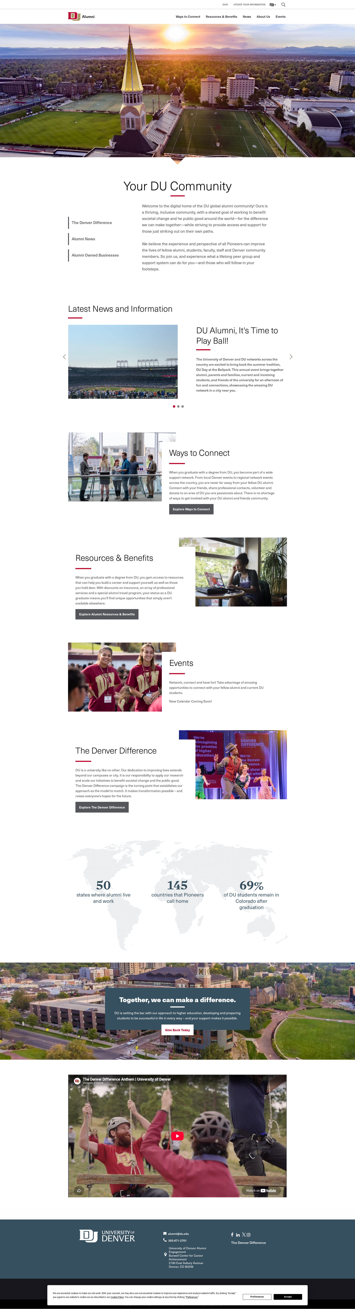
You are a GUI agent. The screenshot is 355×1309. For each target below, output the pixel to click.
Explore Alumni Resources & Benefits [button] (107, 614)
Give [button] (225, 4)
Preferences (257, 1296)
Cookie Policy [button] (117, 1297)
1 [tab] (174, 406)
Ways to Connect (188, 16)
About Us (263, 16)
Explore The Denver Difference (102, 807)
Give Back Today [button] (177, 1030)
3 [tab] (182, 406)
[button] (273, 4)
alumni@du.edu (178, 1233)
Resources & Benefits (221, 16)
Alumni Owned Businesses (95, 255)
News (247, 16)
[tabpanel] (177, 363)
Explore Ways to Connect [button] (191, 509)
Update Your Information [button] (249, 4)
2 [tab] (178, 406)
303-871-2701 (177, 1240)
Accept (288, 1296)
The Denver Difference (92, 222)
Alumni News (83, 238)
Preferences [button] (192, 1297)
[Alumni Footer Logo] (107, 1235)
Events (281, 16)
